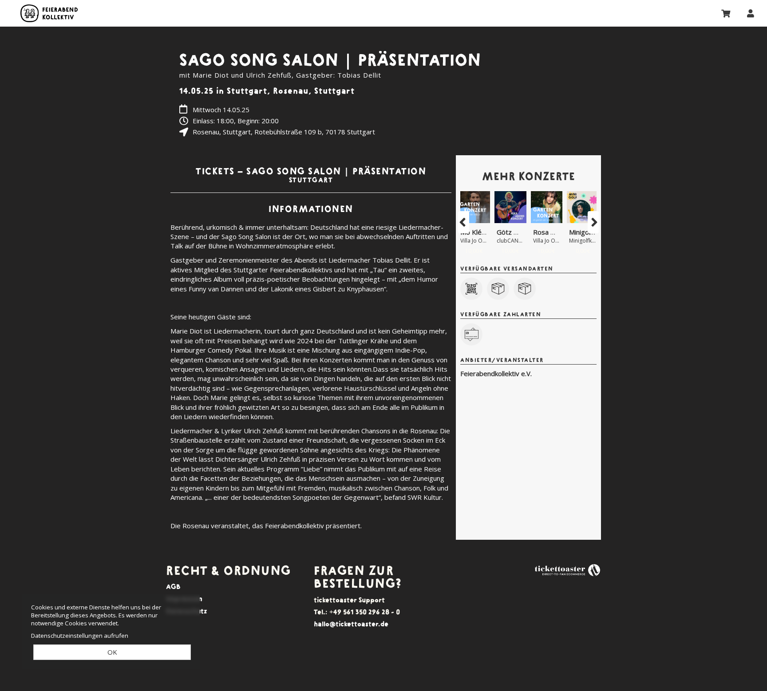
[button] (463, 222)
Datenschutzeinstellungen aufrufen (79, 636)
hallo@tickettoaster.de (351, 624)
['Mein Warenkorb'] (726, 13)
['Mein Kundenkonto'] (750, 13)
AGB (173, 586)
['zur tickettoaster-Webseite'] (567, 569)
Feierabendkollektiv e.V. (49, 13)
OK (112, 652)
